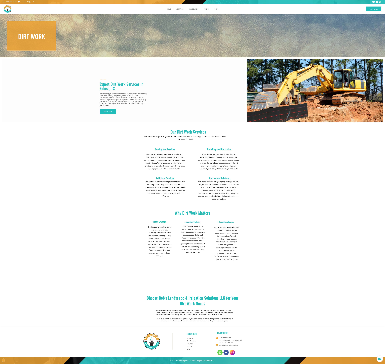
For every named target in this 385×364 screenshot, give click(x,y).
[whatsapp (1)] (373, 2)
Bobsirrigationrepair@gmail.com (229, 345)
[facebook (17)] (226, 352)
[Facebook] (377, 2)
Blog (188, 349)
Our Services (191, 341)
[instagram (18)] (232, 352)
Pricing (189, 346)
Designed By (200, 361)
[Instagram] (380, 2)
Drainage (190, 344)
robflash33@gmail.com (29, 2)
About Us (190, 338)
